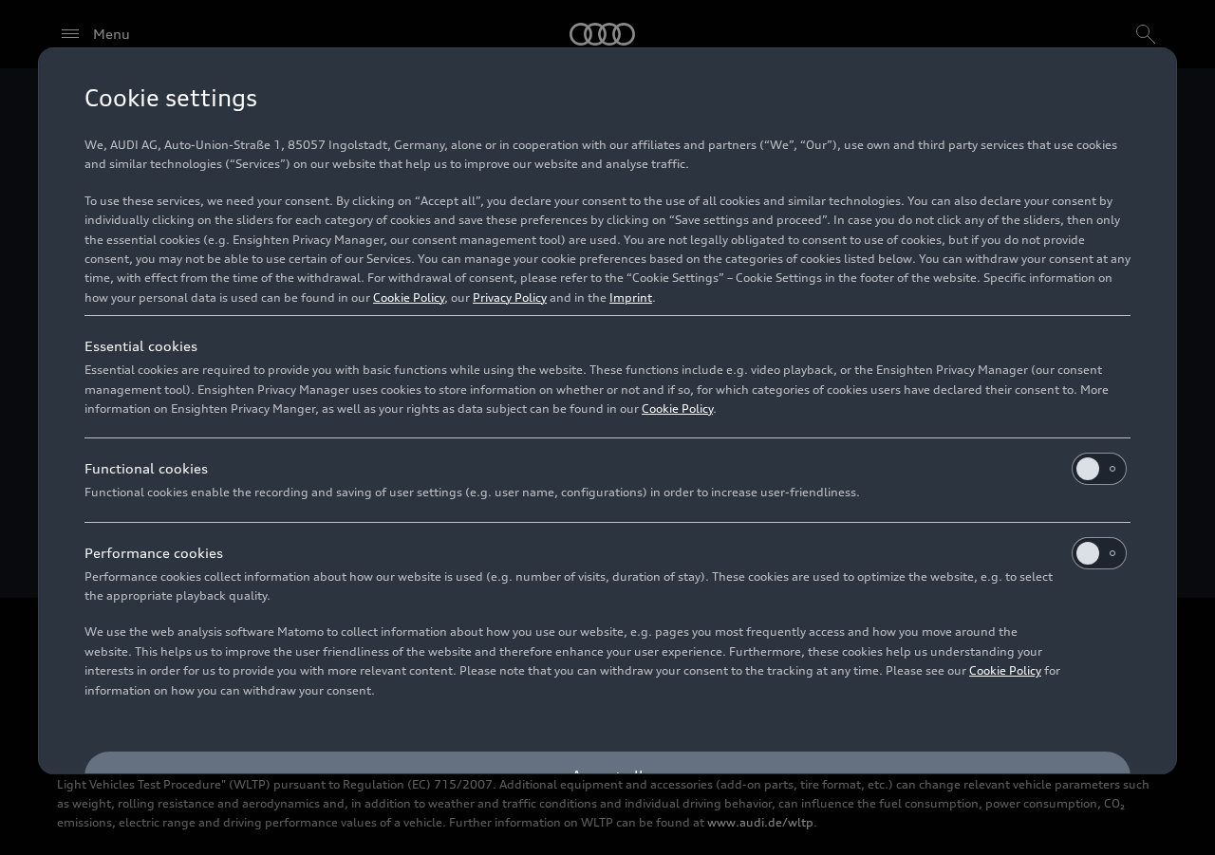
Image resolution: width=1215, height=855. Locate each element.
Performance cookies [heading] (153, 553)
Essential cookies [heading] (140, 346)
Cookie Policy (408, 297)
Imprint (630, 297)
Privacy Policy (510, 297)
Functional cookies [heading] (146, 468)
